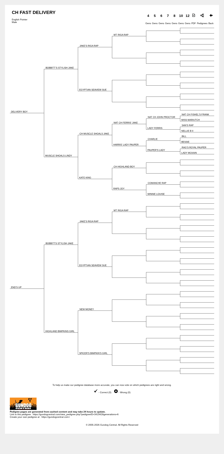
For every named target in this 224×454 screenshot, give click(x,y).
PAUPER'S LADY (156, 150)
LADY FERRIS (154, 128)
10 (181, 16)
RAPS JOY (118, 188)
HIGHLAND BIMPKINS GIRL (60, 331)
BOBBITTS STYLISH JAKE (59, 243)
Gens (148, 23)
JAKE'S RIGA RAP (89, 45)
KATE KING (85, 177)
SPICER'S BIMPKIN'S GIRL (93, 353)
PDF (193, 23)
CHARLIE (153, 139)
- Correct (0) (105, 392)
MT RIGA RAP (121, 34)
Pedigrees (202, 23)
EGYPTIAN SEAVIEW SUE (93, 89)
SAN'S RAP (187, 125)
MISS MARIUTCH (190, 120)
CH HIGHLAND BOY (124, 166)
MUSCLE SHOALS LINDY (58, 155)
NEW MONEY (87, 309)
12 (188, 16)
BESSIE (185, 142)
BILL (184, 136)
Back (211, 23)
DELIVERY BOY (19, 111)
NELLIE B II (187, 131)
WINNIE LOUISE (156, 194)
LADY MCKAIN (189, 152)
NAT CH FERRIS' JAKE (126, 122)
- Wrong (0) (124, 392)
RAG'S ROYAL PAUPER (194, 147)
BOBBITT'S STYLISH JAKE (60, 67)
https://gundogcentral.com (55, 417)
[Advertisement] (112, 446)
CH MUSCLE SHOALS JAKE (94, 133)
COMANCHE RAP (157, 183)
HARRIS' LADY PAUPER (126, 144)
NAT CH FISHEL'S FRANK (195, 114)
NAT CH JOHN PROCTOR (161, 117)
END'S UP (16, 287)
